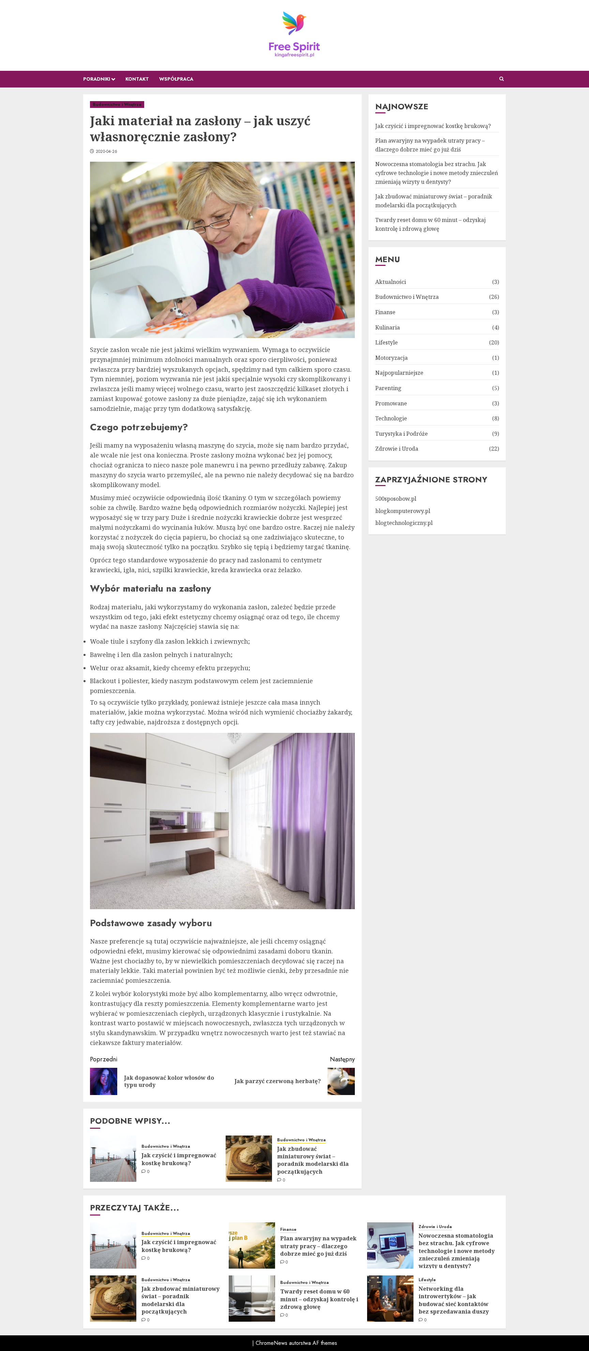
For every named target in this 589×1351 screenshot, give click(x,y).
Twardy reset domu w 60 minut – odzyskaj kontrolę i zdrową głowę (319, 1299)
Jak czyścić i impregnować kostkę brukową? (178, 1159)
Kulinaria (387, 327)
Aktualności (390, 281)
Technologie (391, 418)
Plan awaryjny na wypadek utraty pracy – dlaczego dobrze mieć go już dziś (318, 1246)
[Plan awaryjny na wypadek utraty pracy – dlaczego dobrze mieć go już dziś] (252, 1245)
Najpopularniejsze (399, 372)
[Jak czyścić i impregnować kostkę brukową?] (113, 1159)
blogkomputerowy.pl (402, 510)
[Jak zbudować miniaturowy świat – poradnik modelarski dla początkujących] (249, 1159)
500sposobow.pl (395, 498)
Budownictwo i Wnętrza (117, 104)
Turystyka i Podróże (401, 433)
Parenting (388, 387)
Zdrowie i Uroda (396, 448)
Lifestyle (386, 342)
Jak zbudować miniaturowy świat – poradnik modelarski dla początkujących (313, 1160)
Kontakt (137, 79)
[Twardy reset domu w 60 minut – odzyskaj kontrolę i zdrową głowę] (252, 1298)
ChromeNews (271, 1343)
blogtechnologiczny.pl (404, 522)
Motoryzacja (391, 357)
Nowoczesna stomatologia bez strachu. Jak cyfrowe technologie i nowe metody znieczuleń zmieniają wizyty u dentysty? (436, 172)
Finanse (385, 312)
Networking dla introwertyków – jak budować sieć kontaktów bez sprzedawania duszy (454, 1300)
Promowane (391, 403)
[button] (501, 79)
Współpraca (176, 79)
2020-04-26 (107, 152)
